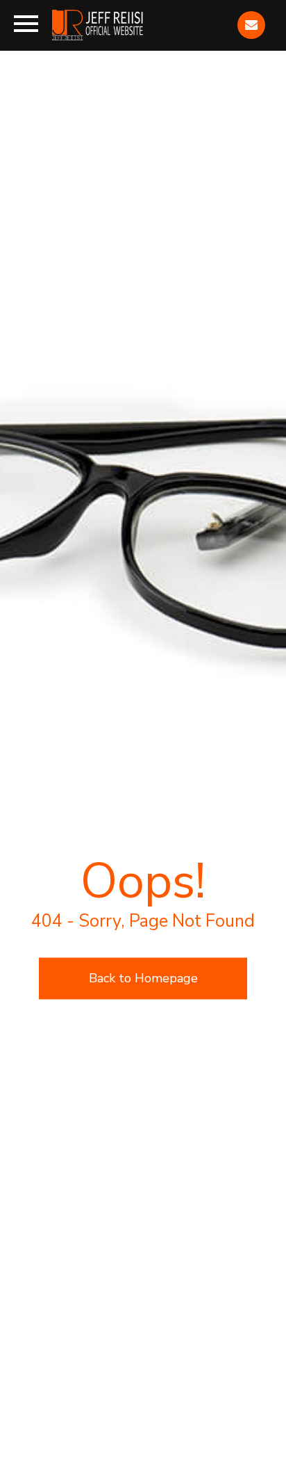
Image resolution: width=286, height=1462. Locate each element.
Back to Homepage (143, 978)
